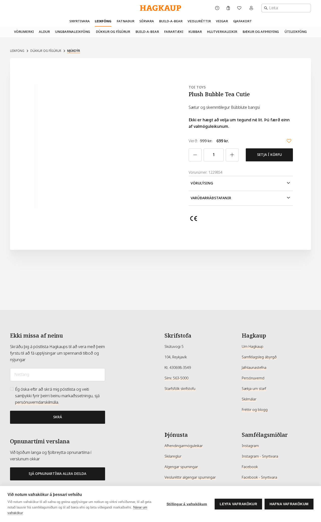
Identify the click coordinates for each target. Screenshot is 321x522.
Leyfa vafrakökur (238, 504)
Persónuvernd (253, 378)
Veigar (222, 21)
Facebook (250, 466)
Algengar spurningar (181, 466)
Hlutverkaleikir (222, 31)
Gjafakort (242, 21)
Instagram (250, 445)
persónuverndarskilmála (36, 402)
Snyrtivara (79, 21)
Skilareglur (173, 456)
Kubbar (195, 31)
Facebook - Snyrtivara (259, 477)
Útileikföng (296, 31)
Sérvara (146, 21)
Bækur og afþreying (261, 31)
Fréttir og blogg (255, 409)
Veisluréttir (199, 21)
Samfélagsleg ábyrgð (259, 357)
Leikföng (103, 21)
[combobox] (286, 8)
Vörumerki (24, 31)
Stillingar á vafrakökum (187, 504)
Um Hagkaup (252, 346)
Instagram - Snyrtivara (260, 456)
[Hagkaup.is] (160, 8)
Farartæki (173, 31)
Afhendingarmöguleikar (184, 445)
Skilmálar (249, 399)
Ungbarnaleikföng (72, 31)
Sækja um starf (254, 388)
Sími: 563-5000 (176, 378)
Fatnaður (125, 21)
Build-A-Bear (171, 21)
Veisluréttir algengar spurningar (190, 477)
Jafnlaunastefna (254, 367)
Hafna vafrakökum (289, 504)
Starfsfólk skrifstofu (180, 388)
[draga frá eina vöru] (195, 154)
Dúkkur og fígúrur (113, 31)
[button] (241, 183)
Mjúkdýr (73, 51)
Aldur (44, 31)
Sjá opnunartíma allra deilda (57, 473)
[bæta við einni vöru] (232, 154)
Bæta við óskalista (289, 141)
